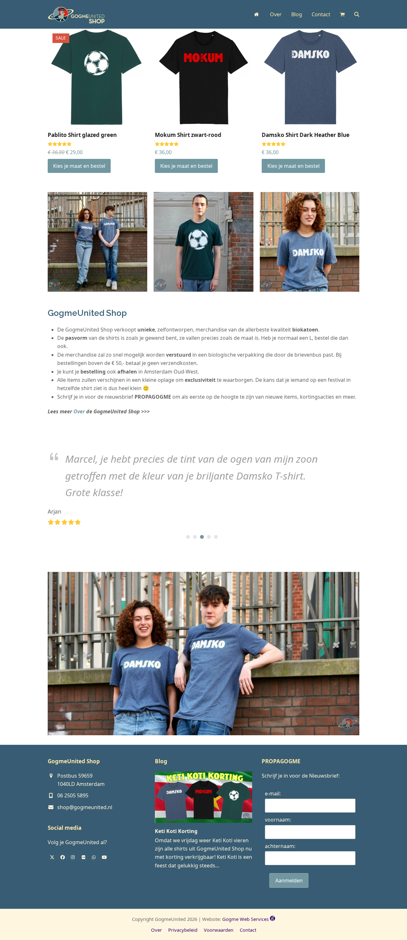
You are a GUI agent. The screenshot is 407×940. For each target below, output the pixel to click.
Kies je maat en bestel (79, 165)
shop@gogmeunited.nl (84, 807)
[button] (342, 14)
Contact (248, 930)
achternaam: (280, 846)
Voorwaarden (218, 930)
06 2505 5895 (72, 795)
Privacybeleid (182, 930)
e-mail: (273, 793)
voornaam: (278, 819)
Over (79, 411)
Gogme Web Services (246, 919)
